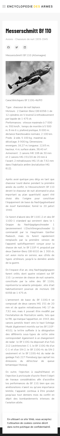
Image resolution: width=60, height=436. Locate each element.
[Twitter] (17, 47)
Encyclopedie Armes (30, 6)
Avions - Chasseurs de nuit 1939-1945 (27, 39)
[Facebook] (8, 47)
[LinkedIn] (25, 47)
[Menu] (4, 6)
